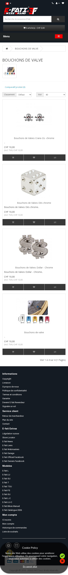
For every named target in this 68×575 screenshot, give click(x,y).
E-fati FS (6, 490)
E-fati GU (6, 494)
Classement (9, 94)
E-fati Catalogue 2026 (12, 510)
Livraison (6, 383)
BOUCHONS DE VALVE (26, 48)
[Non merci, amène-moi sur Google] (62, 560)
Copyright (6, 379)
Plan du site (7, 420)
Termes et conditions (12, 394)
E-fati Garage (8, 453)
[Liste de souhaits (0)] (63, 3)
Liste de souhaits (10, 531)
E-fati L (5, 471)
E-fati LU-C (7, 502)
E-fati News (7, 441)
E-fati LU (6, 474)
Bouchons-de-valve (34, 332)
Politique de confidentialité (14, 390)
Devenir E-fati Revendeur (13, 402)
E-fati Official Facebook (13, 457)
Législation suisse (10, 433)
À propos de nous (10, 386)
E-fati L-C (6, 498)
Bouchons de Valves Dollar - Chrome (34, 267)
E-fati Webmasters (10, 449)
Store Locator (8, 437)
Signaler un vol (9, 406)
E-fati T (5, 482)
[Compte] (58, 3)
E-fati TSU (7, 486)
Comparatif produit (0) (15, 87)
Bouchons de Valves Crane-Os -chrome (34, 138)
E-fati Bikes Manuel (11, 506)
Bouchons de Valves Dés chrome (34, 202)
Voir (40, 94)
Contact (5, 424)
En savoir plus (30, 566)
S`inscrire (6, 520)
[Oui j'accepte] (62, 555)
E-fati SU (6, 478)
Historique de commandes (14, 528)
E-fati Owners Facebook (13, 461)
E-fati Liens (7, 445)
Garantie (6, 398)
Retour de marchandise (13, 416)
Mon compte (8, 524)
